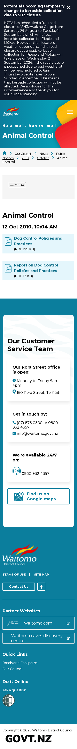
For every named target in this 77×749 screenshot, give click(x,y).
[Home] (10, 115)
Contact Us (18, 587)
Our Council (12, 669)
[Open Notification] (69, 7)
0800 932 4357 (35, 473)
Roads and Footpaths (19, 663)
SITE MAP (41, 574)
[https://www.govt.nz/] (28, 743)
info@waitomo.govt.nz (37, 433)
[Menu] (70, 111)
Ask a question (14, 690)
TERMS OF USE (14, 574)
